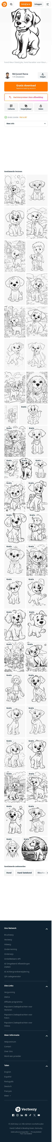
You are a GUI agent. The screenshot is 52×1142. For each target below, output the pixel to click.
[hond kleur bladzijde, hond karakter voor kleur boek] (14, 190)
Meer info (10, 123)
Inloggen (38, 4)
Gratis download (26, 86)
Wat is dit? (23, 117)
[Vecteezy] (4, 4)
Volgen (43, 77)
